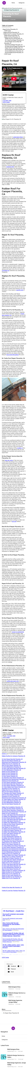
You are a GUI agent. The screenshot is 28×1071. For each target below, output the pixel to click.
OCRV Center (7, 30)
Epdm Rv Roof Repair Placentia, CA (11, 794)
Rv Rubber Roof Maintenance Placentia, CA (13, 816)
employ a (4, 753)
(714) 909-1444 (7, 100)
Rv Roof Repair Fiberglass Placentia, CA (13, 782)
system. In (20, 448)
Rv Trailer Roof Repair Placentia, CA (14, 40)
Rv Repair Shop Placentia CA (11, 10)
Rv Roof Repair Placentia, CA (10, 776)
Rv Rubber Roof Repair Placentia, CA (12, 838)
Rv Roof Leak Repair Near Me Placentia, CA (13, 768)
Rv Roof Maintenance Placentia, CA (14, 51)
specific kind (19, 290)
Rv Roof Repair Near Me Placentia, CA (14, 49)
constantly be (5, 270)
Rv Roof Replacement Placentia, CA (14, 52)
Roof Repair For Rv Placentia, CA (11, 827)
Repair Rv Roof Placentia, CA (10, 29)
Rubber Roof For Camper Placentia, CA (13, 34)
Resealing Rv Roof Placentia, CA (10, 788)
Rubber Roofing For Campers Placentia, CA (13, 756)
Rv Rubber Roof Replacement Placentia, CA (13, 828)
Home (13, 2)
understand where (18, 137)
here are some (9, 460)
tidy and (14, 521)
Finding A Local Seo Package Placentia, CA (13, 890)
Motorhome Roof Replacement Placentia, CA (14, 762)
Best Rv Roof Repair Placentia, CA (13, 44)
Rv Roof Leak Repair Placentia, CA (11, 801)
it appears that (10, 166)
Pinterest (13, 969)
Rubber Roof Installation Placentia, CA (12, 807)
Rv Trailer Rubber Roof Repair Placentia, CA (13, 787)
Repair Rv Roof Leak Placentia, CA (14, 47)
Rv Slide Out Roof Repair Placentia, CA (15, 46)
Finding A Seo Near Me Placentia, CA (12, 887)
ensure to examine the (18, 632)
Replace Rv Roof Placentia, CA (11, 32)
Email (12, 971)
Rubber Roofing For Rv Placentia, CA (12, 839)
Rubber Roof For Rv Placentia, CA (13, 38)
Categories (21, 2)
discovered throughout (12, 354)
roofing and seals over (13, 681)
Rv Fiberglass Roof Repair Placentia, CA (13, 777)
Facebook (13, 966)
